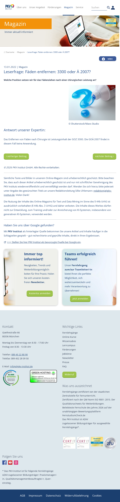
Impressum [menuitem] (36, 495)
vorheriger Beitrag (17, 156)
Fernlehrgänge (70, 332)
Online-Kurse (69, 336)
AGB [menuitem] (23, 495)
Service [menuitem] (79, 7)
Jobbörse (67, 353)
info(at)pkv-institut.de (21, 366)
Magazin (21, 52)
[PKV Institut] (9, 7)
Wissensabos (69, 341)
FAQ (64, 366)
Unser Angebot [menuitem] (37, 7)
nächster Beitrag (104, 156)
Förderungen (69, 349)
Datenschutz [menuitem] (54, 495)
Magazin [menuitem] (68, 7)
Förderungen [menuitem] (54, 7)
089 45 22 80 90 (19, 354)
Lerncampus (68, 345)
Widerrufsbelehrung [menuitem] (77, 495)
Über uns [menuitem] (21, 7)
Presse (65, 362)
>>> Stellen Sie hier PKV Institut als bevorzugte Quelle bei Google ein (44, 242)
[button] (107, 58)
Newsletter (68, 357)
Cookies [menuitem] (97, 495)
